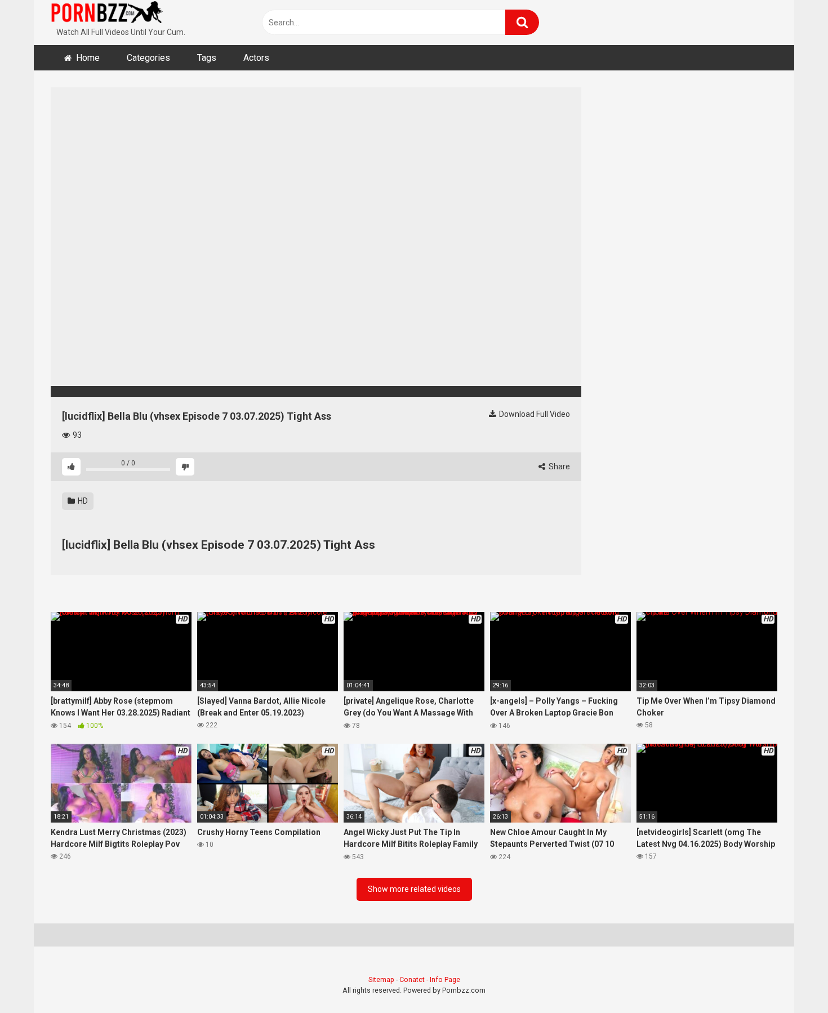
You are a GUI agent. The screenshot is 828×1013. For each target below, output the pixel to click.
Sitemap (381, 979)
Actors (256, 57)
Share (558, 466)
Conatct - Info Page (429, 979)
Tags (206, 57)
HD (82, 500)
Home (88, 57)
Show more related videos (414, 889)
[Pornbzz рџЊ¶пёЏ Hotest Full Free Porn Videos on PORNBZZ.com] (107, 14)
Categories (148, 57)
